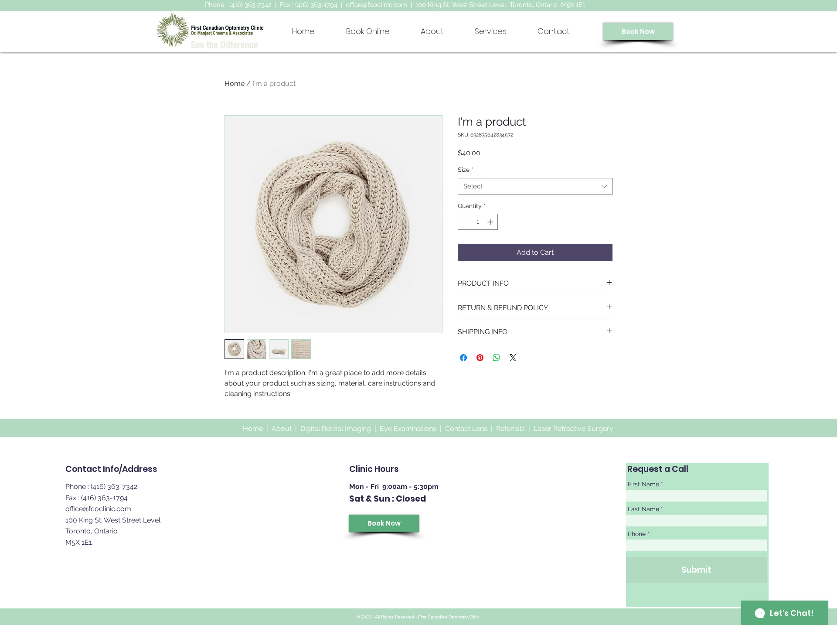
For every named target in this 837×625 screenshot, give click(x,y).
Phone (637, 534)
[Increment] (491, 221)
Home (235, 83)
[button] (490, 31)
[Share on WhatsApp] (496, 357)
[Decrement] (464, 221)
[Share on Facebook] (463, 357)
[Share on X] (513, 357)
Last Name (643, 509)
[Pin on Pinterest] (480, 357)
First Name (643, 484)
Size (465, 169)
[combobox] (535, 186)
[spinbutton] (478, 221)
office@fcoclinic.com (376, 5)
